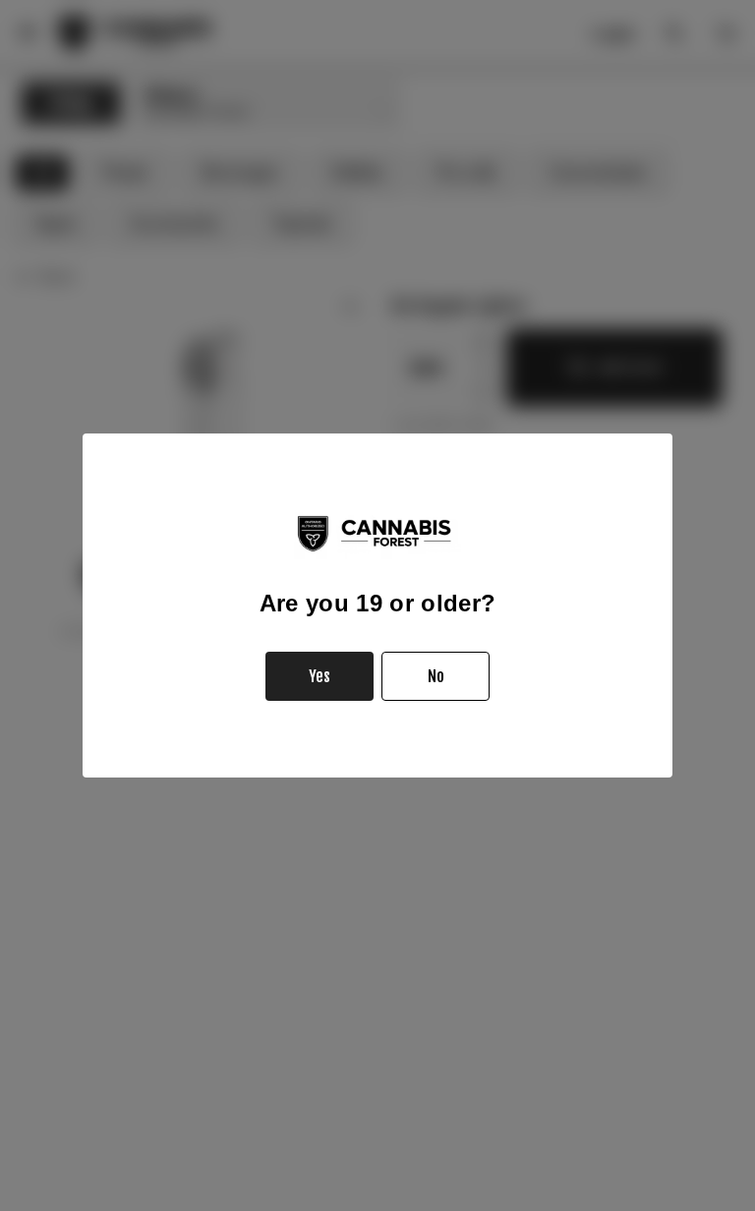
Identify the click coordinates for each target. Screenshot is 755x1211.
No (436, 676)
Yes (319, 676)
